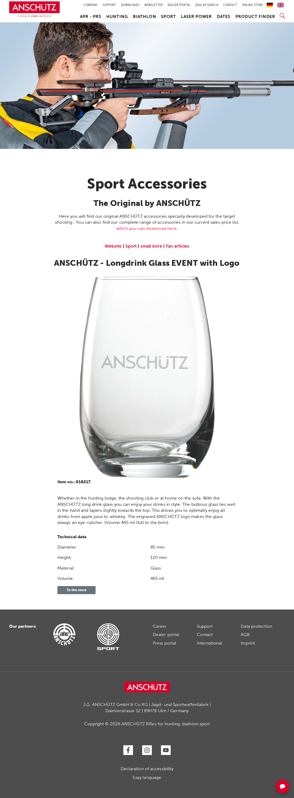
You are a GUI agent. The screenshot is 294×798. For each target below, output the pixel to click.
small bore (151, 246)
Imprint (248, 643)
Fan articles (177, 246)
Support (205, 626)
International (209, 643)
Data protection (256, 626)
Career (160, 626)
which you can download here (146, 228)
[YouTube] (166, 750)
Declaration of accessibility (147, 768)
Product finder (255, 16)
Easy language (147, 777)
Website (113, 246)
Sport (168, 16)
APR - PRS (90, 16)
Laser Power (196, 16)
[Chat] (282, 786)
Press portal (164, 643)
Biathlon (144, 16)
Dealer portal (166, 634)
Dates (224, 16)
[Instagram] (147, 750)
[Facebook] (128, 750)
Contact (205, 634)
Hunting (117, 16)
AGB (245, 634)
